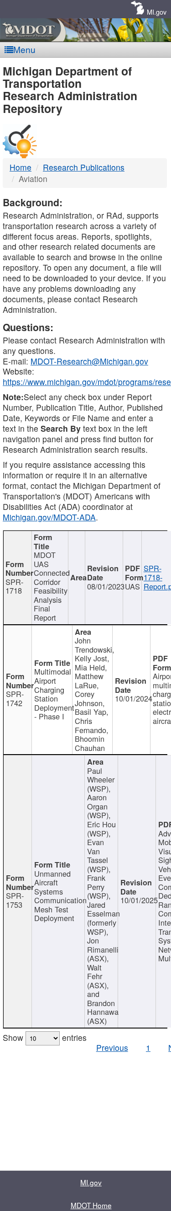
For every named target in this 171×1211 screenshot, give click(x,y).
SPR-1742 (15, 698)
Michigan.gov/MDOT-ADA (49, 517)
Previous (112, 1047)
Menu (24, 49)
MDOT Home (91, 1205)
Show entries (45, 1037)
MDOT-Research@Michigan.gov (89, 361)
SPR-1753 (15, 900)
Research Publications (83, 167)
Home (20, 167)
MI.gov (156, 11)
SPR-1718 (14, 586)
